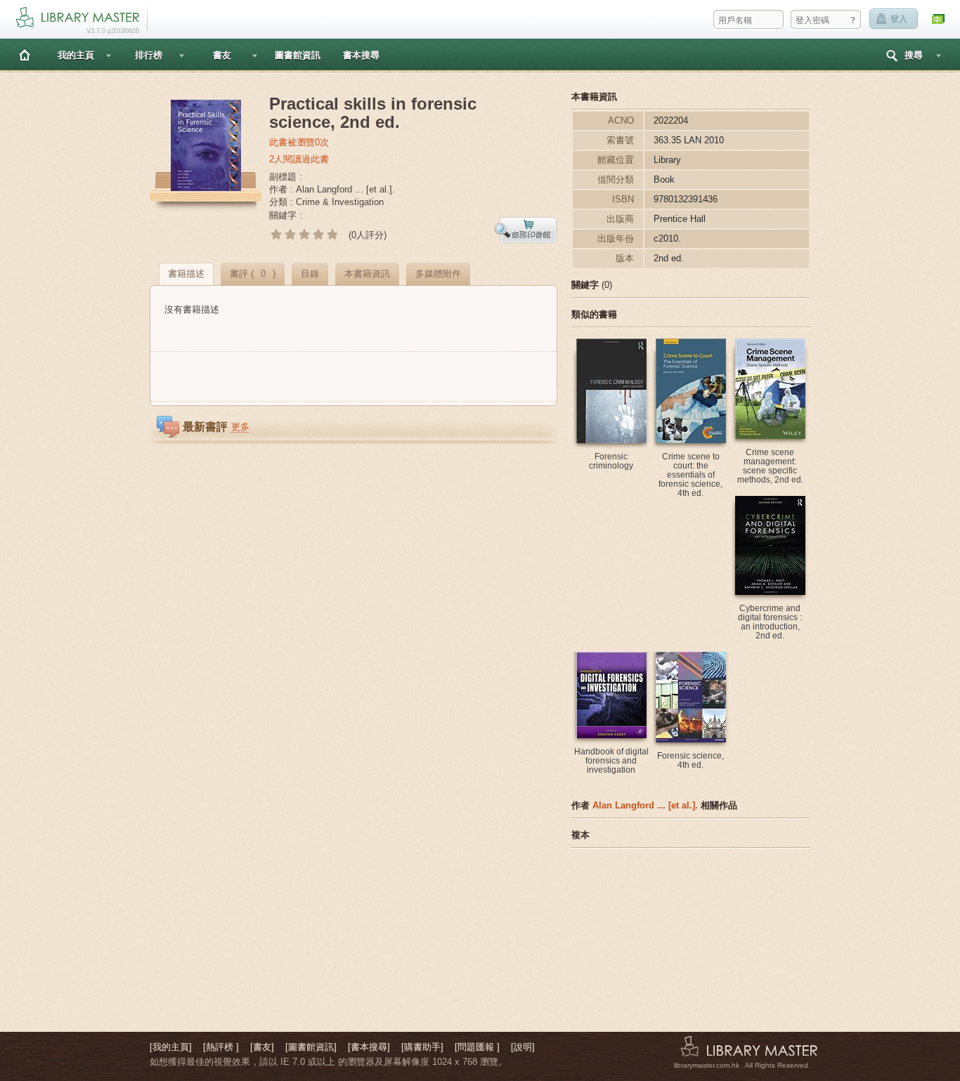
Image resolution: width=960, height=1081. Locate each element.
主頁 (25, 54)
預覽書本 (525, 230)
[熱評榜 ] (221, 1047)
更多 (240, 426)
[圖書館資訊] (311, 1047)
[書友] (262, 1047)
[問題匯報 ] (477, 1047)
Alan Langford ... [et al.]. (645, 805)
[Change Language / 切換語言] (939, 19)
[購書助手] (422, 1047)
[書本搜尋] (369, 1047)
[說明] (523, 1047)
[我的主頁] (171, 1047)
